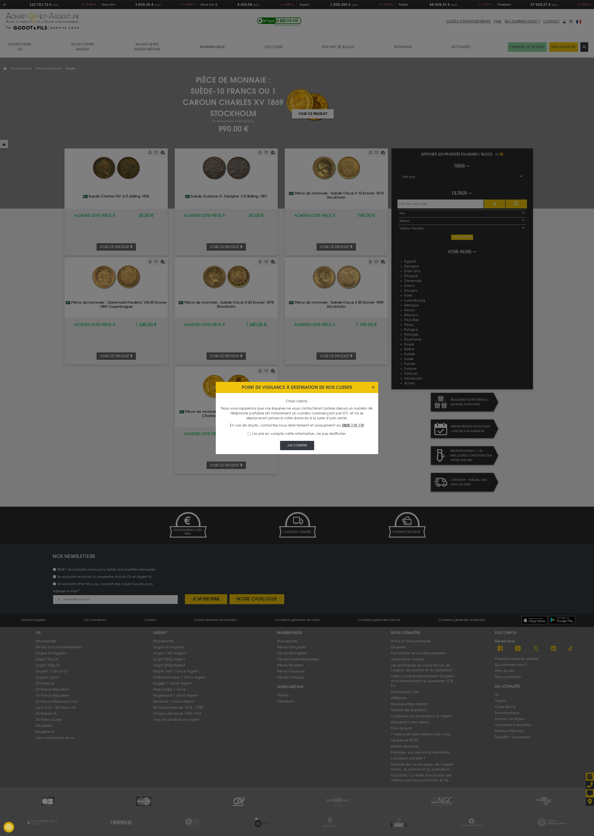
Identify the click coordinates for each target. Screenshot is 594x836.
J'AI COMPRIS (297, 445)
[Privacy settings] (8, 827)
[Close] (373, 387)
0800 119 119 (353, 425)
